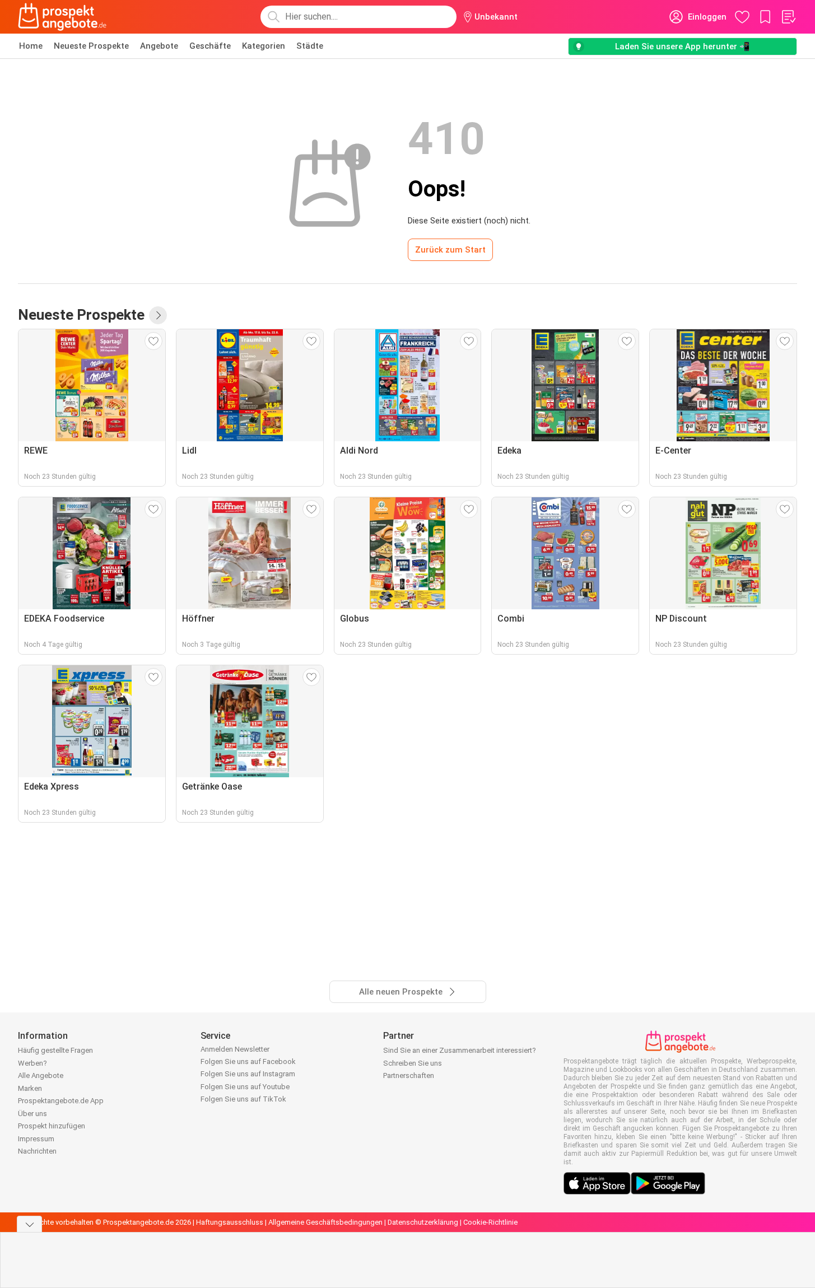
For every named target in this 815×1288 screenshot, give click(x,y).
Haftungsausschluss (229, 1222)
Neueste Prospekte (91, 46)
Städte (309, 46)
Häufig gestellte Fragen (55, 1050)
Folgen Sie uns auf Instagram (248, 1074)
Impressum (36, 1139)
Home (31, 46)
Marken (30, 1088)
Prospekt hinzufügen (51, 1126)
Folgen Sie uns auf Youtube (245, 1086)
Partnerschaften (408, 1075)
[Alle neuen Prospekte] (158, 315)
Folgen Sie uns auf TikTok (243, 1099)
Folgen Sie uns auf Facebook (248, 1061)
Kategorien (263, 46)
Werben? (32, 1063)
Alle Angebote (40, 1075)
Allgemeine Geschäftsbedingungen (325, 1222)
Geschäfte (210, 46)
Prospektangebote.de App (61, 1100)
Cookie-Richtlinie (490, 1222)
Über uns (32, 1113)
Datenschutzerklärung (423, 1222)
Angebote (159, 46)
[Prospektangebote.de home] (62, 17)
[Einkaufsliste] (788, 17)
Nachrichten (37, 1151)
